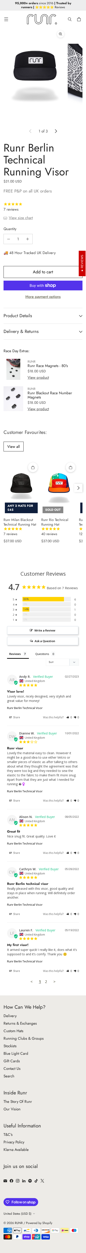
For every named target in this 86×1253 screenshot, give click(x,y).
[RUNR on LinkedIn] (24, 1181)
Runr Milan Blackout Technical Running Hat (20, 527)
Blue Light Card (16, 1053)
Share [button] (16, 717)
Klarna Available (16, 1149)
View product (38, 377)
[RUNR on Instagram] (18, 1181)
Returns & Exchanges (20, 1023)
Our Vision (12, 1109)
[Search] (70, 19)
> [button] (54, 981)
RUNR (19, 1223)
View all (13, 446)
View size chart (21, 217)
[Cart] (80, 19)
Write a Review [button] (44, 630)
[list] (43, 75)
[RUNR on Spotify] (30, 1181)
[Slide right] (55, 131)
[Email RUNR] (5, 1181)
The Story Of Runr (18, 1101)
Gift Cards (12, 1061)
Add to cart (43, 272)
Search (9, 1076)
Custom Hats (13, 1030)
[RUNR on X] (42, 1181)
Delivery (10, 1015)
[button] (69, 717)
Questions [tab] (42, 654)
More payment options (43, 296)
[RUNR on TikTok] (36, 1181)
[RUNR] (42, 19)
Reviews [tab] (15, 654)
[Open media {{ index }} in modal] (35, 75)
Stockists (10, 1046)
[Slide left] (30, 131)
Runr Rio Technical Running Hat (54, 527)
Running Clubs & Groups (24, 1038)
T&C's (8, 1134)
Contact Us (12, 1068)
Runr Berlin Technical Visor (25, 708)
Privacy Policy (14, 1142)
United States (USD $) (17, 1213)
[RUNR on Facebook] (11, 1181)
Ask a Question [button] (45, 641)
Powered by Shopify (39, 1223)
